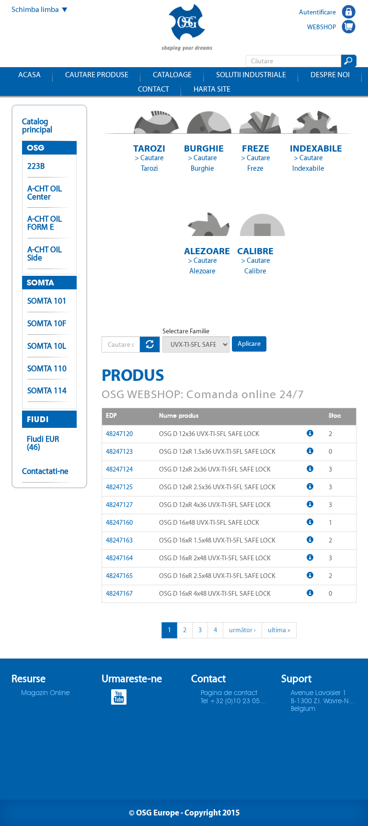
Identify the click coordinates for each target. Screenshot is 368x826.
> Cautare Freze (255, 163)
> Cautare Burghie (202, 163)
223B (36, 166)
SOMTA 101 (47, 301)
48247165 (119, 576)
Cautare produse (96, 74)
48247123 (119, 452)
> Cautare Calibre (255, 265)
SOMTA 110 (47, 368)
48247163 (119, 540)
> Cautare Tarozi (149, 163)
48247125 (119, 487)
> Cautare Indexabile (308, 163)
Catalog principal (37, 125)
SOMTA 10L (46, 346)
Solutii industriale (251, 74)
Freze (255, 147)
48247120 (119, 434)
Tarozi (149, 147)
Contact (153, 89)
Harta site (212, 89)
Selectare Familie (185, 331)
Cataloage (172, 74)
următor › (242, 630)
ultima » (279, 630)
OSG (36, 147)
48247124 (119, 469)
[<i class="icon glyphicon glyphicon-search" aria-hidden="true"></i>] (348, 61)
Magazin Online (45, 693)
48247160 (119, 523)
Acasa (29, 74)
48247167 (119, 594)
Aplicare (249, 344)
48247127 (119, 505)
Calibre (255, 250)
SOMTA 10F (46, 323)
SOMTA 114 (47, 390)
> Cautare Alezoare (202, 265)
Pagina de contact (229, 693)
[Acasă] (186, 28)
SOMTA (40, 282)
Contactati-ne (45, 471)
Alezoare (202, 250)
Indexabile (308, 147)
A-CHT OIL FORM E (44, 223)
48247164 (119, 558)
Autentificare (317, 12)
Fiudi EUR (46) (43, 443)
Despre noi (330, 74)
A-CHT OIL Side (44, 253)
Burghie (202, 147)
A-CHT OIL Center (44, 192)
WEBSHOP (321, 27)
